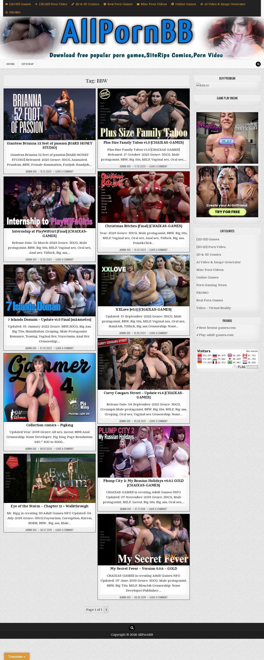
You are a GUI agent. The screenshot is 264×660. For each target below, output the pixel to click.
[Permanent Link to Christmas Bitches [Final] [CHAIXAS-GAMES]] (144, 197)
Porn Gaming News (211, 285)
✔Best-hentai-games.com (216, 328)
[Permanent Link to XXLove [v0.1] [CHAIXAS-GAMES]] (144, 280)
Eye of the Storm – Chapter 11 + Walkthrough (49, 507)
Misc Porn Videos (154, 4)
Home (10, 64)
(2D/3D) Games (20, 4)
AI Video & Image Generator (224, 4)
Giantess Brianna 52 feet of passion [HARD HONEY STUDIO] (50, 146)
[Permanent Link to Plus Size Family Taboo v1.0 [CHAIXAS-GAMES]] (144, 114)
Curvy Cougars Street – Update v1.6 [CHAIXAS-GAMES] (143, 395)
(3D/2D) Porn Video (53, 4)
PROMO (15, 12)
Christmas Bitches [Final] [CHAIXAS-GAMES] (143, 226)
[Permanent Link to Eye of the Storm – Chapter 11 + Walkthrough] (49, 478)
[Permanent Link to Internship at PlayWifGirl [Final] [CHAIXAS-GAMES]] (49, 202)
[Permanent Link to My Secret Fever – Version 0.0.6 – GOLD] (144, 539)
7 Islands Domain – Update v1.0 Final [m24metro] (49, 320)
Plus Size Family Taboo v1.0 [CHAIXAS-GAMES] (144, 143)
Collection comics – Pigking (49, 426)
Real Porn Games (120, 4)
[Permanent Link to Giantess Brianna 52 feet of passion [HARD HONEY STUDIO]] (49, 114)
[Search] (258, 64)
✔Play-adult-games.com (214, 335)
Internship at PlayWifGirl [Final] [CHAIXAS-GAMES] (49, 234)
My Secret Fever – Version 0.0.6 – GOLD (143, 569)
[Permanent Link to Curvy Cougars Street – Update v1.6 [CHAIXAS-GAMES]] (144, 364)
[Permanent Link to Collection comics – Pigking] (49, 387)
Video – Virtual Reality (213, 308)
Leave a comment (64, 171)
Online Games (185, 4)
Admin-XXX (31, 171)
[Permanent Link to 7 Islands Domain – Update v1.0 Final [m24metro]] (49, 290)
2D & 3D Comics (87, 4)
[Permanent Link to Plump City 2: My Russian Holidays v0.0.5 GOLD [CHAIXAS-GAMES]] (144, 452)
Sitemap (27, 64)
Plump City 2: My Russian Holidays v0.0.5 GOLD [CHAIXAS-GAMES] (143, 483)
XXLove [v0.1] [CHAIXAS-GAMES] (144, 310)
